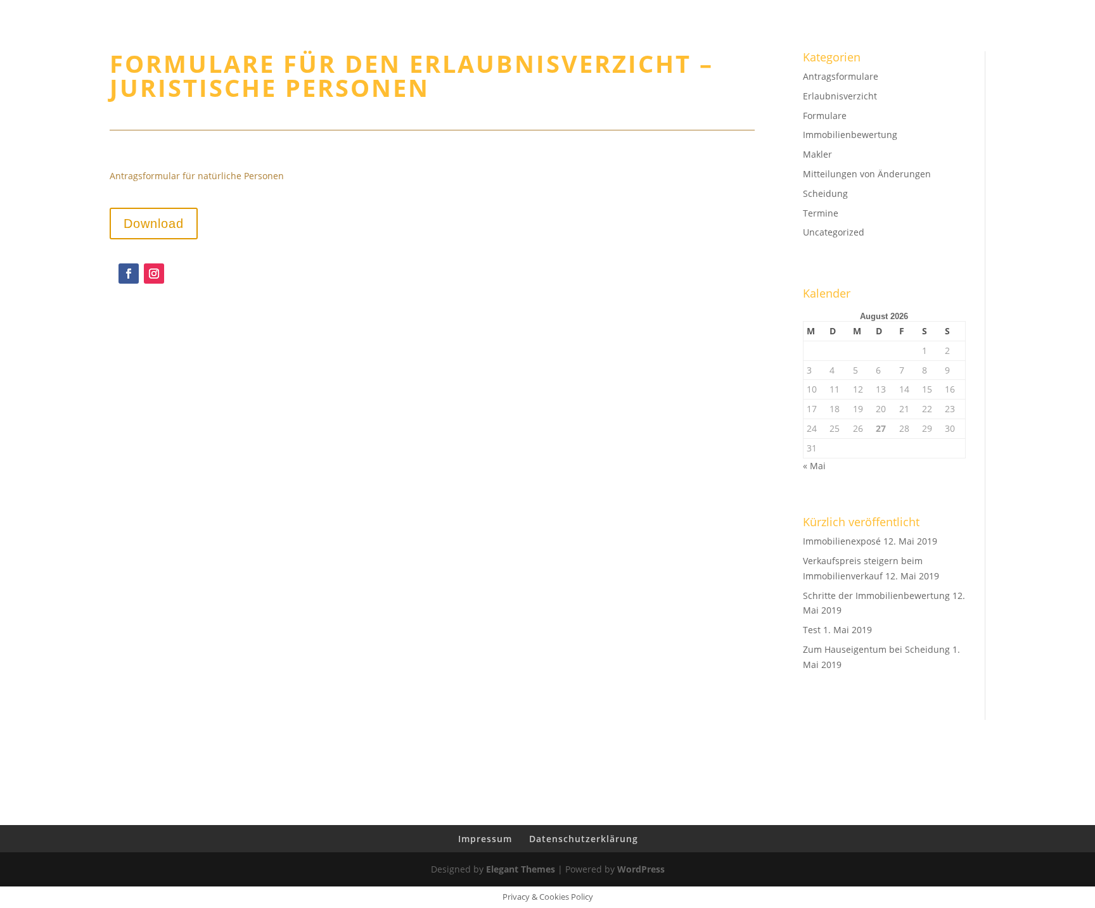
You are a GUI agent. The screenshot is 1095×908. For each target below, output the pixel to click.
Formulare (825, 116)
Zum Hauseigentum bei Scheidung (876, 649)
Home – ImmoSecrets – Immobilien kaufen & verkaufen (648, 45)
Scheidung (825, 193)
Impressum (485, 839)
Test (812, 630)
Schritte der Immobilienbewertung (876, 596)
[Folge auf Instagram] (154, 273)
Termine (820, 213)
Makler (817, 154)
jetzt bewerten (1025, 45)
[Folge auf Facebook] (128, 273)
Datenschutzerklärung (583, 839)
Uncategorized (833, 232)
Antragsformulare (840, 76)
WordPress (641, 869)
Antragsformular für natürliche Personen (197, 176)
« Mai (814, 466)
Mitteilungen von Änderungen (867, 174)
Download (154, 223)
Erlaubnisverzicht (840, 96)
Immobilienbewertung (887, 45)
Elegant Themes (520, 869)
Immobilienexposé (842, 541)
